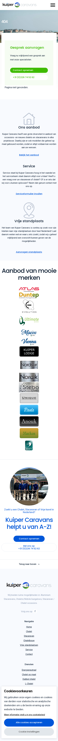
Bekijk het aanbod (29, 154)
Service (29, 649)
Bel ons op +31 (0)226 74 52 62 (29, 547)
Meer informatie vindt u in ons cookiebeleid (24, 715)
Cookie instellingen (29, 731)
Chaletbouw (29, 640)
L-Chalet (29, 683)
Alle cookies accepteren (29, 722)
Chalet (29, 631)
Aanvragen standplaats (29, 252)
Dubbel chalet (29, 679)
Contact (29, 654)
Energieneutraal (29, 670)
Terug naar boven (27, 564)
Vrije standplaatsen (29, 645)
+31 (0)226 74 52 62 (23, 77)
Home (29, 627)
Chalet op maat (29, 674)
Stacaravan (29, 636)
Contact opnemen (23, 70)
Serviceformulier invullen (29, 193)
